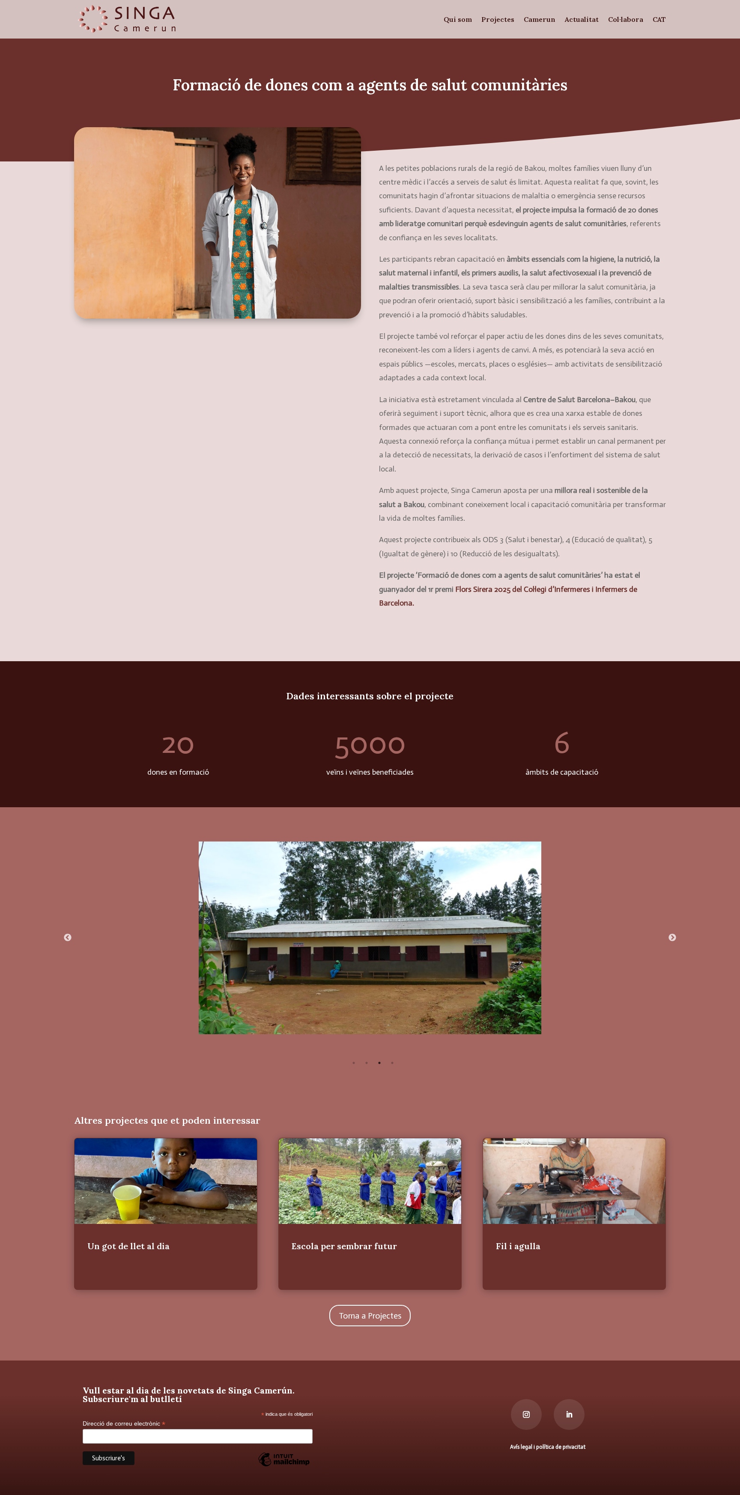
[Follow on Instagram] (526, 1414)
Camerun (539, 19)
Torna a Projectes (370, 1315)
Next (672, 938)
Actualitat (582, 19)
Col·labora (625, 19)
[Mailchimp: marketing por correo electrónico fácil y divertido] (284, 1465)
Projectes (497, 19)
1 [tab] (353, 1063)
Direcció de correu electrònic (124, 1424)
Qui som (458, 19)
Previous (67, 938)
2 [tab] (366, 1063)
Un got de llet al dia (166, 1213)
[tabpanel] (370, 937)
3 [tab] (379, 1063)
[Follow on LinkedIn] (569, 1414)
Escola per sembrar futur (370, 1213)
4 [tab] (392, 1063)
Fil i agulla (574, 1213)
